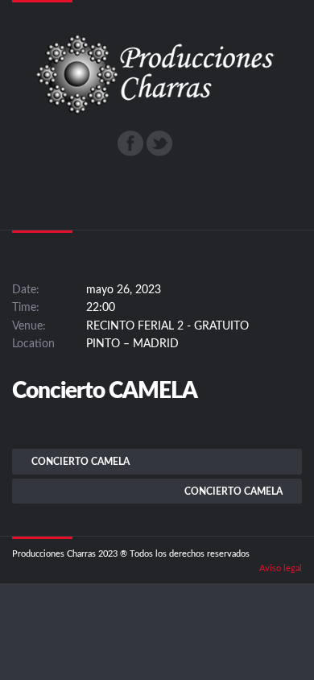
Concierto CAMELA (80, 461)
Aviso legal (280, 568)
